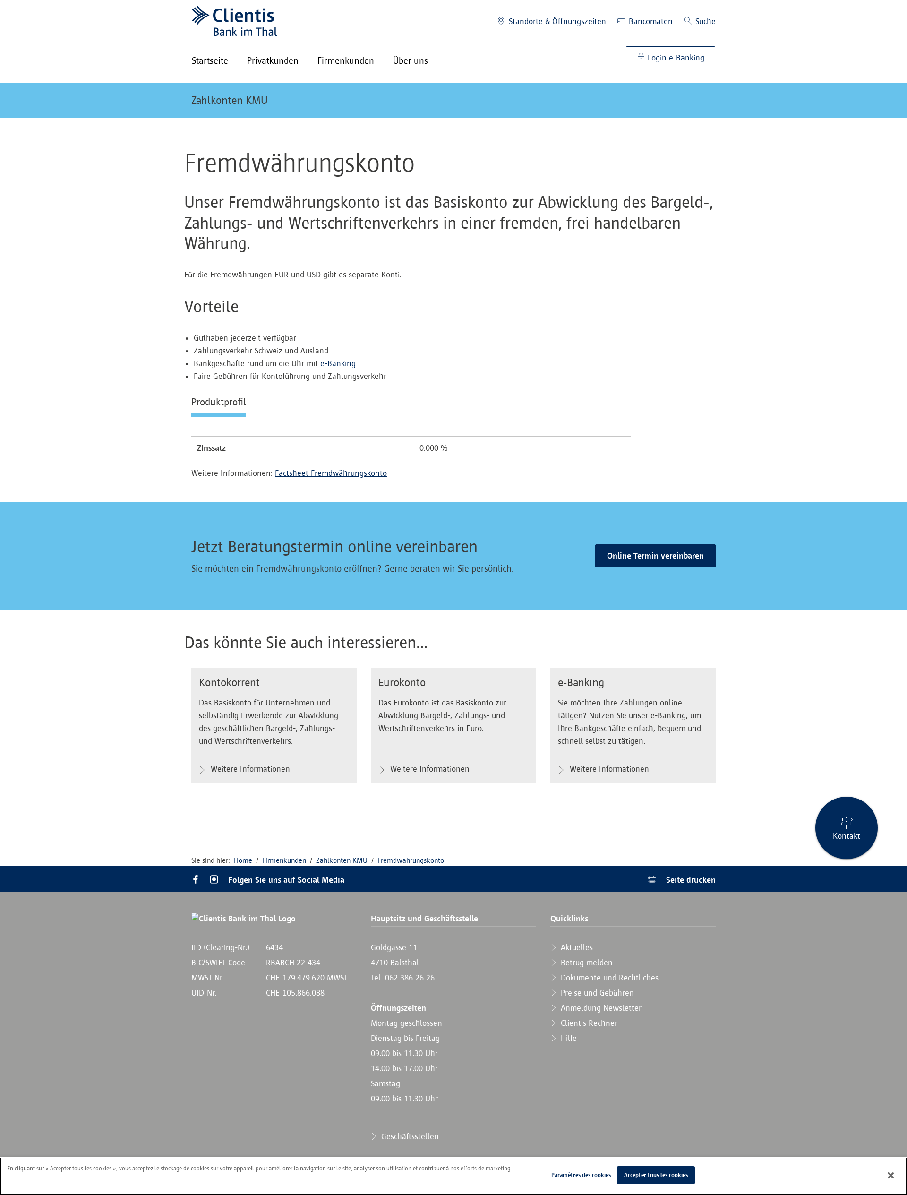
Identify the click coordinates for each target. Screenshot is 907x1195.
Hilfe (567, 1038)
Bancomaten (649, 21)
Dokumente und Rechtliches (608, 977)
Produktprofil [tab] (218, 401)
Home (243, 860)
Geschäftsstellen (409, 1136)
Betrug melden (585, 962)
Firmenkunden (284, 860)
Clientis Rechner (587, 1023)
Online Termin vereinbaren (655, 555)
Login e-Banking (674, 57)
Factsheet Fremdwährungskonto (331, 473)
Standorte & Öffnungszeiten (556, 21)
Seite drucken (690, 879)
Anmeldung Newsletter (600, 1008)
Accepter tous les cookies (656, 1174)
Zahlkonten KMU (229, 100)
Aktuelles (575, 947)
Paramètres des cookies (581, 1174)
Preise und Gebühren (596, 992)
